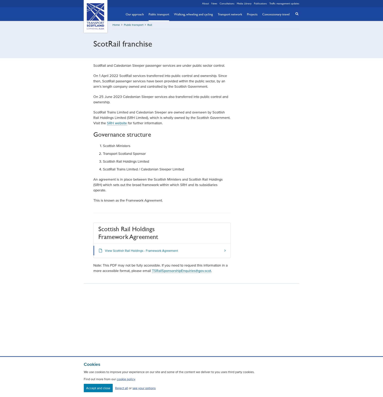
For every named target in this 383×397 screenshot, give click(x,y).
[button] (295, 13)
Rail (149, 24)
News (214, 3)
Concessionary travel (276, 14)
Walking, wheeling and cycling (193, 14)
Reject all (121, 388)
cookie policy (126, 379)
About (205, 3)
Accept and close (98, 388)
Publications (260, 3)
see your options (144, 388)
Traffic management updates (284, 3)
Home (116, 24)
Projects (252, 14)
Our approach (135, 14)
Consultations (227, 3)
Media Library (244, 3)
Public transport (159, 14)
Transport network (230, 14)
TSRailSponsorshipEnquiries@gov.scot (181, 271)
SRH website (117, 123)
